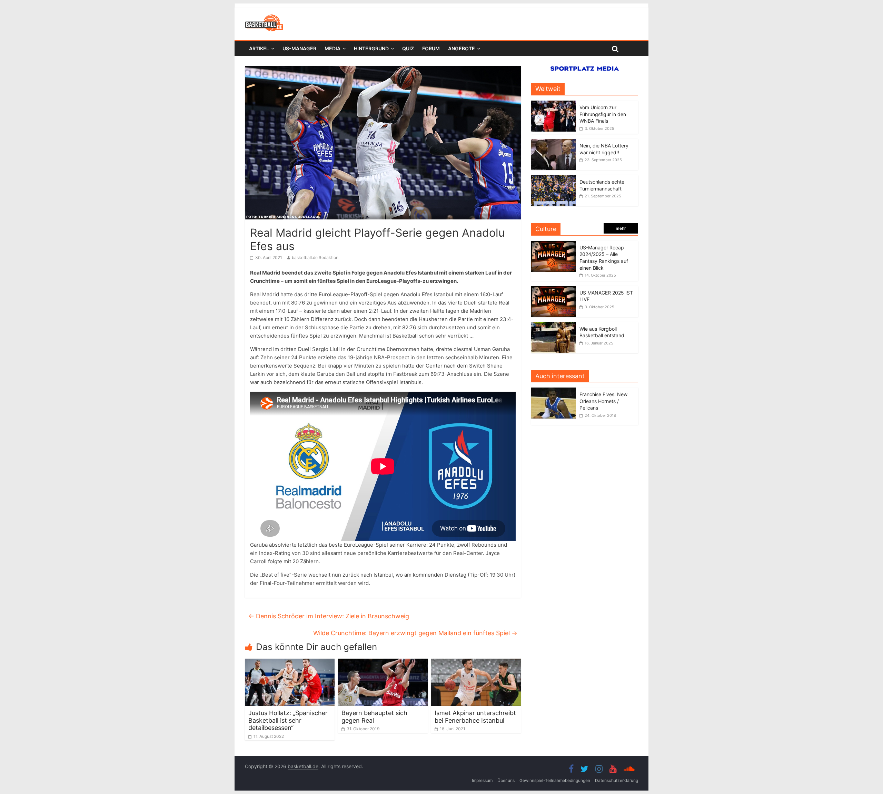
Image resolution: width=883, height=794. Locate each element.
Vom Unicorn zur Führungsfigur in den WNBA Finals (602, 114)
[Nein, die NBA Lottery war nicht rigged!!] (553, 142)
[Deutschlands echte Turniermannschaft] (553, 179)
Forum (431, 48)
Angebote (461, 48)
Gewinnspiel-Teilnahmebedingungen (554, 780)
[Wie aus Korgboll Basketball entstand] (553, 326)
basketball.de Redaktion (315, 257)
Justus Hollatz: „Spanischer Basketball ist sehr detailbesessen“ (288, 720)
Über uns (506, 780)
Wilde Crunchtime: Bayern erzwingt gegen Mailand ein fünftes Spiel (415, 633)
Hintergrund (371, 48)
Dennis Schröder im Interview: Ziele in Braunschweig (328, 616)
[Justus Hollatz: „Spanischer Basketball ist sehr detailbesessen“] (290, 662)
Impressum (482, 780)
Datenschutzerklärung (616, 780)
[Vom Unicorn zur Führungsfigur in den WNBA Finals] (553, 104)
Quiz (408, 48)
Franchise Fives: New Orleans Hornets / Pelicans (603, 401)
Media (332, 48)
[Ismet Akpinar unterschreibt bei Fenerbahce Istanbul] (476, 662)
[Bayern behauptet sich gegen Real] (383, 662)
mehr (621, 228)
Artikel (259, 48)
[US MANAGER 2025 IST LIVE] (553, 289)
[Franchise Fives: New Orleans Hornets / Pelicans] (555, 391)
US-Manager (299, 48)
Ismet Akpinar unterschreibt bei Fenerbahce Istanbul (475, 716)
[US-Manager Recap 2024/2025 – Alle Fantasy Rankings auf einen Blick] (553, 244)
